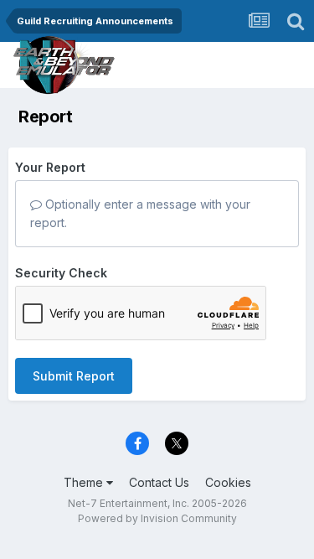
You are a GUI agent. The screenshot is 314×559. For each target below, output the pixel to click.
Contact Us (159, 482)
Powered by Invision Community (157, 518)
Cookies (228, 482)
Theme (85, 482)
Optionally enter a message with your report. (140, 213)
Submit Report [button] (74, 376)
